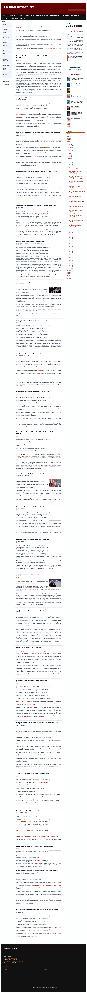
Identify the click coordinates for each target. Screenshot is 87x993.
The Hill (34, 779)
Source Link (18, 60)
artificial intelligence (44, 568)
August (69, 150)
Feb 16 (70, 243)
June (69, 153)
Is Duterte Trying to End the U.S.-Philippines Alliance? (31, 680)
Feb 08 (70, 255)
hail (47, 360)
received (18, 547)
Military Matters (54, 15)
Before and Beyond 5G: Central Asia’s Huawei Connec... (76, 204)
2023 (68, 138)
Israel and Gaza (6, 56)
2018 (49, 632)
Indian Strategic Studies (19, 7)
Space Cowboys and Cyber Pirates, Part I (12, 951)
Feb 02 (70, 265)
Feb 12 (70, 249)
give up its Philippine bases (34, 696)
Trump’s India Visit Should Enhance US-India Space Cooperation (34, 98)
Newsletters (65, 15)
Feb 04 (70, 262)
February (69, 159)
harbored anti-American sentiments (31, 709)
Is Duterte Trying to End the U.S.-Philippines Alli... (75, 213)
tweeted (23, 222)
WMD (4, 77)
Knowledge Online (12, 15)
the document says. (27, 840)
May (69, 155)
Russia (34, 586)
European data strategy (41, 653)
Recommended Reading (42, 15)
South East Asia (6, 69)
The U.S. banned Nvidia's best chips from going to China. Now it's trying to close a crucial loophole (22, 955)
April (69, 156)
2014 (68, 278)
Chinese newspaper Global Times (23, 456)
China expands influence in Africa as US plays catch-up (32, 391)
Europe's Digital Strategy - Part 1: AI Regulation (29, 647)
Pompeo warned (41, 370)
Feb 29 (70, 161)
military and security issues (27, 933)
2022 (68, 139)
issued (49, 560)
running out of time (35, 917)
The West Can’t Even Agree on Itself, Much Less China (31, 282)
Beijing (46, 589)
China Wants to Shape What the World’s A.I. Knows (13, 961)
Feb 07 (70, 257)
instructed (39, 860)
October (69, 147)
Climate (5, 34)
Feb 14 (70, 246)
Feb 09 (70, 254)
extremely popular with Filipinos (25, 716)
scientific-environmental (32, 920)
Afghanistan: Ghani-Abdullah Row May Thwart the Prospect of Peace (36, 205)
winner (35, 213)
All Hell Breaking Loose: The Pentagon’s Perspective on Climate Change (45, 929)
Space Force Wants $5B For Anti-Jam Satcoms (29, 810)
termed (42, 225)
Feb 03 (70, 263)
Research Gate (75, 15)
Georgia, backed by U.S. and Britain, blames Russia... (75, 216)
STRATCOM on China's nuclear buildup (27, 574)
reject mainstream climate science (32, 923)
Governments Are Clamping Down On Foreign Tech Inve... (75, 224)
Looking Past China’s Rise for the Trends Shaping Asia (31, 321)
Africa (5, 27)
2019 (49, 634)
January (69, 268)
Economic (5, 40)
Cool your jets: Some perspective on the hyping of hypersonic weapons (37, 610)
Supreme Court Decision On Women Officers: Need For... (75, 172)
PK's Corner (15, 18)
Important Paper (29, 15)
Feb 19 (70, 238)
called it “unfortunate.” (30, 704)
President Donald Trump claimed (23, 701)
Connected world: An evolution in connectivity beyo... (75, 226)
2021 (68, 141)
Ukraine (5, 74)
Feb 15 (70, 245)
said (41, 373)
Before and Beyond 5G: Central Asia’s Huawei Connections (33, 539)
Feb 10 (70, 252)
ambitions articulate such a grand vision (35, 113)
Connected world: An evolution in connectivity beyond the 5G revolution (37, 870)
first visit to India (36, 123)
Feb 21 (70, 235)
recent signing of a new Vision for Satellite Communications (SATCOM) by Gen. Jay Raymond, (38, 836)
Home (3, 15)
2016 (68, 275)
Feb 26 (70, 165)
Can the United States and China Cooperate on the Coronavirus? (34, 354)
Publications (5, 18)
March (69, 158)
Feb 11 (70, 251)
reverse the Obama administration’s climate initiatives (36, 935)
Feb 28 (70, 162)
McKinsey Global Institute (53, 48)
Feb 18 (70, 240)
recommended (38, 863)
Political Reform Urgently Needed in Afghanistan (30, 241)
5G (23, 878)
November (70, 145)
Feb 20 (70, 237)
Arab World (6, 29)
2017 (68, 273)
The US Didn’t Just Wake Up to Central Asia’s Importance (32, 773)
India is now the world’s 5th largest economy (29, 26)
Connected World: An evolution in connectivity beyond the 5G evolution (46, 885)
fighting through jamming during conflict (24, 821)
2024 (68, 136)
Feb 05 (70, 260)
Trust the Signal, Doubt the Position (10, 958)
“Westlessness (39, 313)
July (69, 152)
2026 (68, 133)
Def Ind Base (6, 37)
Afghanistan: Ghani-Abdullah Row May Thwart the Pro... (76, 182)
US (4, 71)
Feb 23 (70, 232)
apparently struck (44, 147)
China (17, 581)
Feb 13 (70, 248)
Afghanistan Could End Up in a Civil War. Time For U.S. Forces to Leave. (36, 171)
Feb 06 (70, 259)
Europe (5, 45)
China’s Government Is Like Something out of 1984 (30, 474)
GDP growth (24, 44)
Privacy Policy (47, 969)
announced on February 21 (31, 234)
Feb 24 (70, 231)
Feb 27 (70, 164)
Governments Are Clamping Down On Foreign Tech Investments (34, 846)
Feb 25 (70, 167)
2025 (68, 135)
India (4, 53)
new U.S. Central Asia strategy (41, 782)
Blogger (55, 987)
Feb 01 (70, 266)
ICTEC (21, 15)
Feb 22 (70, 234)
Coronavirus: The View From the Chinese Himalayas (31, 506)
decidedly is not (40, 716)
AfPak (4, 24)
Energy (5, 42)
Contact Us (23, 18)
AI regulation (25, 653)
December (70, 144)
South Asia (6, 65)
